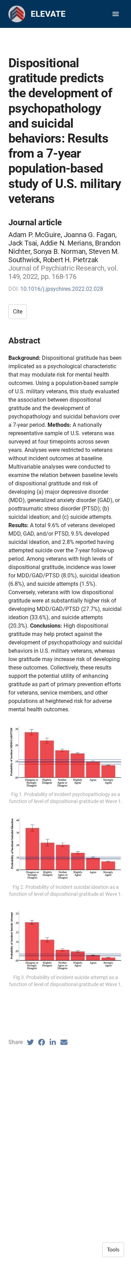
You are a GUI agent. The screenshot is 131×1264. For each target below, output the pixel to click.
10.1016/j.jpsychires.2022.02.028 (61, 289)
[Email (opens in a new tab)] (63, 1042)
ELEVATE (48, 14)
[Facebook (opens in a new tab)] (41, 1042)
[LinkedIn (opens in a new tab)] (52, 1042)
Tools (113, 1249)
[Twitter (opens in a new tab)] (30, 1042)
